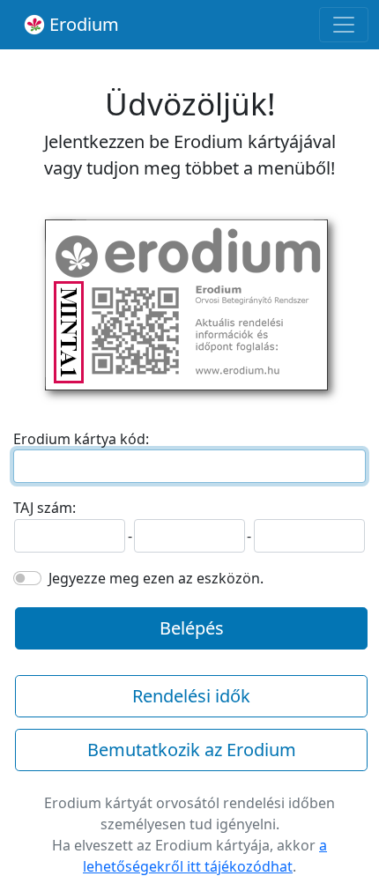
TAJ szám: (44, 507)
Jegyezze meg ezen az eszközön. (156, 578)
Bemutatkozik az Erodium (191, 749)
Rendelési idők (191, 696)
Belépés (192, 628)
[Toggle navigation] (343, 24)
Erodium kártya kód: (81, 439)
